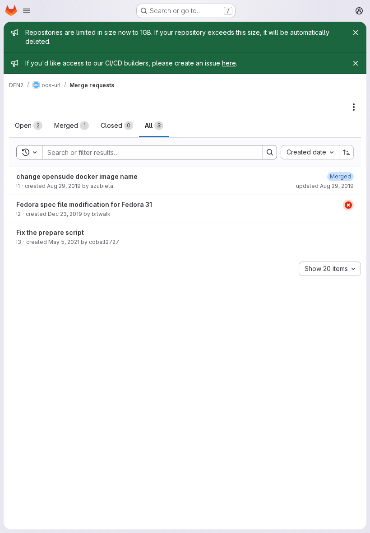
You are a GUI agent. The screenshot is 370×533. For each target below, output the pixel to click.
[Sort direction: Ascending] (346, 152)
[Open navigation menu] (26, 11)
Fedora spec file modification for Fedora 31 (84, 204)
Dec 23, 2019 (65, 213)
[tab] (28, 125)
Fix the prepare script (50, 232)
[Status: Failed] (348, 205)
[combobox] (310, 152)
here (229, 63)
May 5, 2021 (63, 241)
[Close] (355, 32)
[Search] (270, 152)
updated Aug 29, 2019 (325, 185)
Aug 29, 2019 (64, 185)
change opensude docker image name (77, 176)
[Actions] (354, 107)
